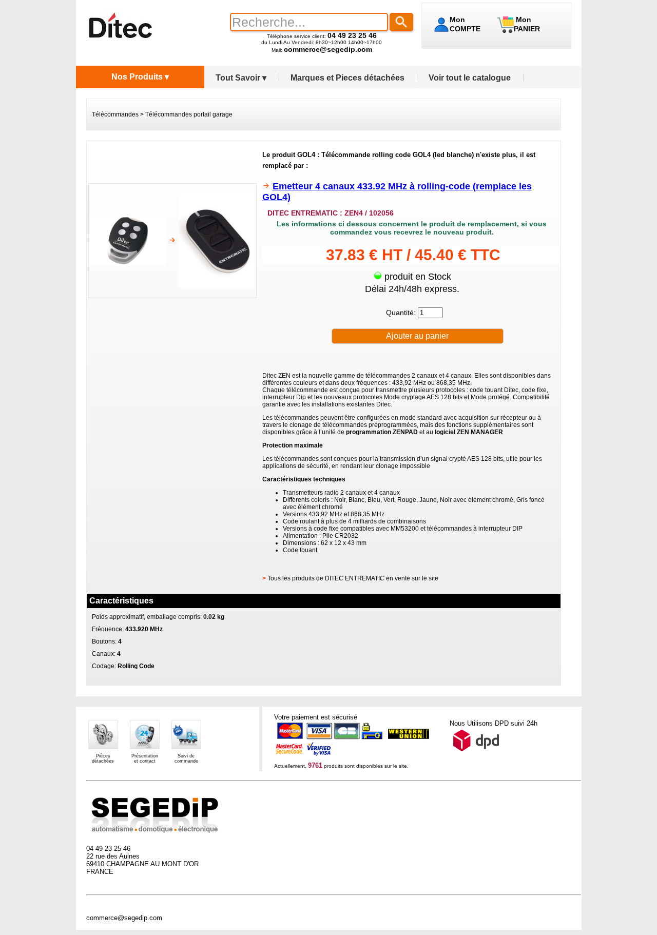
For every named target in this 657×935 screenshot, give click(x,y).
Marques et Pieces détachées (347, 77)
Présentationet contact (144, 758)
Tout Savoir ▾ (241, 77)
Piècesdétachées (103, 758)
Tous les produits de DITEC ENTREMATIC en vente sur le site (352, 578)
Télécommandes (115, 114)
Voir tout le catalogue (470, 77)
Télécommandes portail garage (189, 114)
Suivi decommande (186, 758)
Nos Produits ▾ (140, 76)
